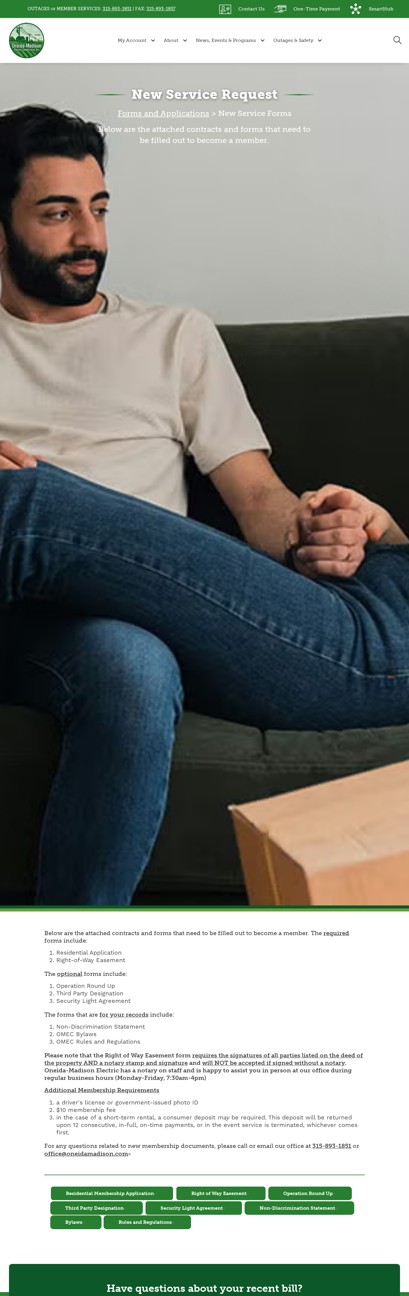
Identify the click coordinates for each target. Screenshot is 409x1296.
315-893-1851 (117, 8)
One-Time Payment (307, 8)
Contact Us (242, 8)
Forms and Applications (163, 113)
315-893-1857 (160, 8)
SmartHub (371, 8)
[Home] (26, 40)
